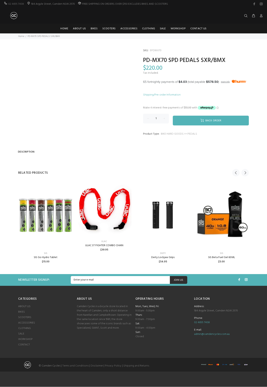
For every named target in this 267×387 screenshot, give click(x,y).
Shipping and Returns (136, 366)
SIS (45, 253)
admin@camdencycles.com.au (212, 334)
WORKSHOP (25, 339)
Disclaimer (97, 366)
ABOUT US (24, 306)
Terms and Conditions (75, 366)
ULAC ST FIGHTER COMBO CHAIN (104, 245)
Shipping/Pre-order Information (162, 95)
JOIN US (178, 280)
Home (21, 36)
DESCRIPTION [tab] (26, 152)
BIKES (21, 312)
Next (245, 172)
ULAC (104, 241)
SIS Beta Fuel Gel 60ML (221, 257)
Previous (236, 172)
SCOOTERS (24, 317)
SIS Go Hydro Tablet (45, 257)
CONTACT (24, 344)
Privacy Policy (113, 366)
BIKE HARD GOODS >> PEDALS (179, 134)
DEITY (163, 253)
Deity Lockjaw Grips (163, 257)
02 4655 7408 (16, 4)
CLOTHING (24, 328)
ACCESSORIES (26, 323)
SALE (21, 334)
